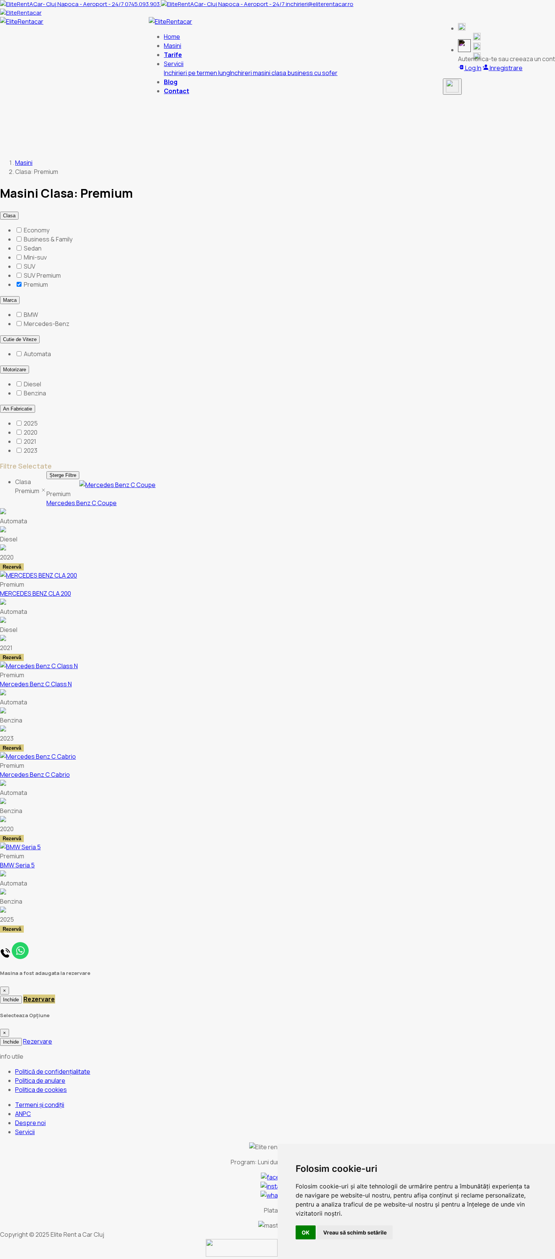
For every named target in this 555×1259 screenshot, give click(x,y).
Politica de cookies (41, 1089)
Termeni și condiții (39, 1105)
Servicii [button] (173, 64)
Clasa (9, 215)
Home (172, 36)
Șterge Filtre (62, 475)
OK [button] (306, 1232)
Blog (170, 82)
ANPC (23, 1114)
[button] (462, 28)
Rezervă (12, 567)
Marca (10, 300)
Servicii (25, 1132)
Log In (472, 68)
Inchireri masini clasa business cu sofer (284, 73)
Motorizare (14, 369)
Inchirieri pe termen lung (197, 73)
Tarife (173, 55)
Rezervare (39, 999)
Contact (176, 91)
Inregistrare (506, 68)
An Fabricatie (17, 409)
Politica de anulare (40, 1080)
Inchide (11, 999)
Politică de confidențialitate (52, 1071)
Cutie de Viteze (20, 339)
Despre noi (30, 1123)
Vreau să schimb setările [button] (355, 1232)
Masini (172, 46)
